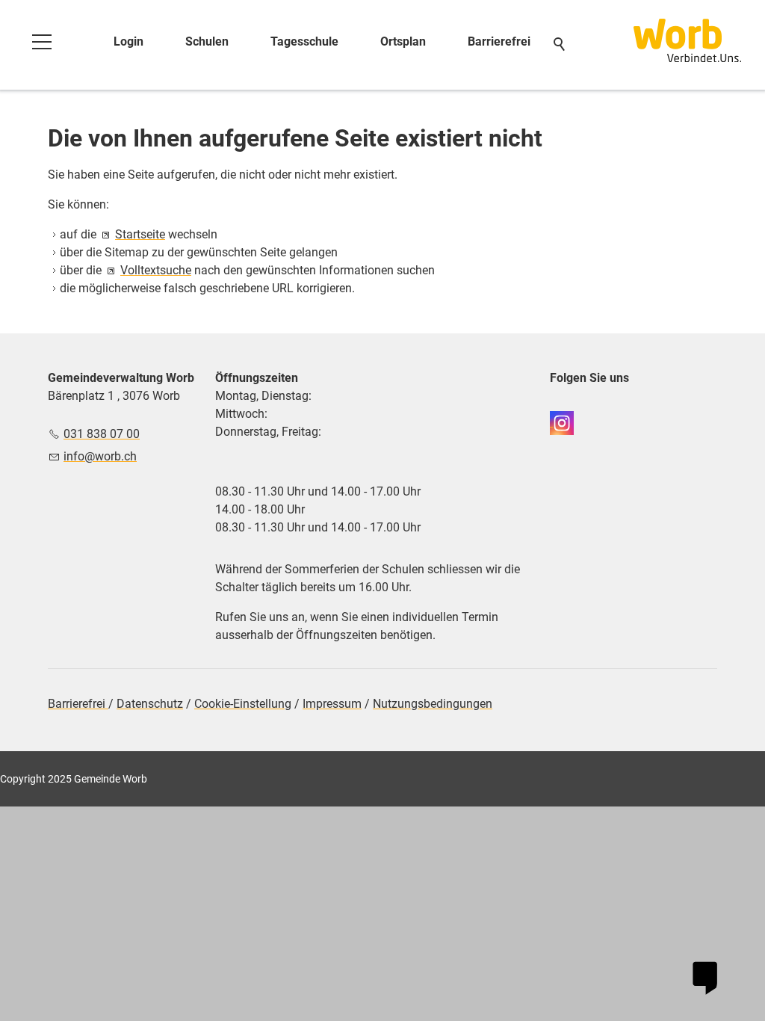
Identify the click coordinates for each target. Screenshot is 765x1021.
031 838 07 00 (102, 434)
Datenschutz (150, 704)
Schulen (207, 41)
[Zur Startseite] (687, 40)
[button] (42, 42)
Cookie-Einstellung (242, 704)
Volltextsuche (155, 270)
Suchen (560, 45)
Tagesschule (304, 41)
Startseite (140, 234)
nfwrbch (101, 456)
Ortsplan (403, 41)
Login (128, 41)
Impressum (332, 704)
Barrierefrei (499, 41)
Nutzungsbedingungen (432, 704)
